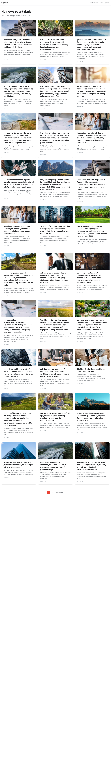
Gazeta (4, 2)
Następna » (59, 492)
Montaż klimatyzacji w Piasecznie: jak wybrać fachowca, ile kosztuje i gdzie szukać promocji (18, 464)
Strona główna (105, 3)
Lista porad (94, 3)
